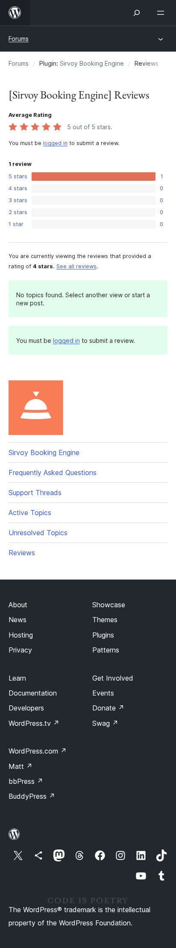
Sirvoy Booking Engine (92, 63)
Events (103, 693)
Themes (104, 619)
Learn (17, 678)
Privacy (20, 650)
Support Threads (35, 492)
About (18, 604)
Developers (26, 708)
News (17, 619)
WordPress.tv (34, 723)
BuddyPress (32, 796)
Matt (20, 766)
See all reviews (76, 266)
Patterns (105, 650)
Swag (105, 723)
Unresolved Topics (38, 532)
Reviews (22, 552)
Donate (108, 708)
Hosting (21, 635)
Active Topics (30, 512)
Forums (19, 38)
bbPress (26, 781)
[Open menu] (162, 13)
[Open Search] (137, 13)
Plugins (103, 635)
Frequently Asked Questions (53, 472)
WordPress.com (38, 751)
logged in (55, 143)
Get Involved (112, 678)
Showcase (108, 604)
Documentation (33, 693)
